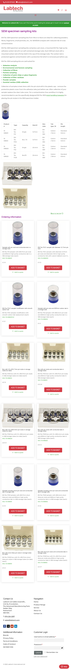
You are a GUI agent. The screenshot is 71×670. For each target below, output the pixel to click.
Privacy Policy (8, 638)
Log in (38, 653)
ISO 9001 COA (8, 647)
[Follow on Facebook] (4, 626)
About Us (37, 610)
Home (36, 602)
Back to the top (56, 213)
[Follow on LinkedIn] (15, 626)
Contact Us (38, 613)
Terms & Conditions (10, 641)
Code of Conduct (9, 644)
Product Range (39, 605)
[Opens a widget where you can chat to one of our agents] (64, 666)
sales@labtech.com (12, 620)
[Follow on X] (8, 626)
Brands (6, 635)
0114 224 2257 (10, 616)
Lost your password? (40, 656)
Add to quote (18, 272)
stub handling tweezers (55, 95)
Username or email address (48, 637)
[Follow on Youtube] (12, 626)
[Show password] (62, 648)
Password (41, 644)
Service (36, 608)
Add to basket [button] (18, 268)
